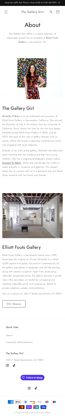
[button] (6, 12)
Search (9, 335)
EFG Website (14, 304)
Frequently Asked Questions (19, 342)
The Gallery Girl (28, 412)
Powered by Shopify (43, 412)
